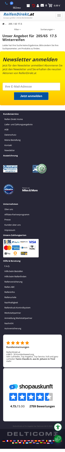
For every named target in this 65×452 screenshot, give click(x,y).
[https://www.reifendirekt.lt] (41, 443)
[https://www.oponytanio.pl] (20, 443)
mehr (8, 361)
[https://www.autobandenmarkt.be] (46, 441)
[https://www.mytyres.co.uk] (32, 441)
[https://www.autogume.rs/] (48, 443)
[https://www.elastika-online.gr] (27, 443)
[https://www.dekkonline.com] (21, 441)
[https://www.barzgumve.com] (30, 443)
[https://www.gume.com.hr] (34, 443)
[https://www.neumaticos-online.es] (36, 441)
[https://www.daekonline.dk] (25, 441)
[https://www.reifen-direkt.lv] (44, 443)
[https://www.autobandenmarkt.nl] (28, 441)
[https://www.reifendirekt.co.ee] (37, 443)
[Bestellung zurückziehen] (33, 5)
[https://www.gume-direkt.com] (43, 441)
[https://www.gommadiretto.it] (18, 441)
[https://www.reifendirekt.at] (39, 441)
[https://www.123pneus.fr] (7, 441)
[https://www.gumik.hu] (16, 443)
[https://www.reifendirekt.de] (4, 441)
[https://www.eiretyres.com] (13, 443)
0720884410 (8, 3)
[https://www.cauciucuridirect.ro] (23, 443)
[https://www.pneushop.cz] (53, 441)
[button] (58, 427)
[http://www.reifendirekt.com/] (51, 443)
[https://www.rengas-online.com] (50, 441)
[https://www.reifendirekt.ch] (11, 441)
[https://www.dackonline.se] (14, 441)
